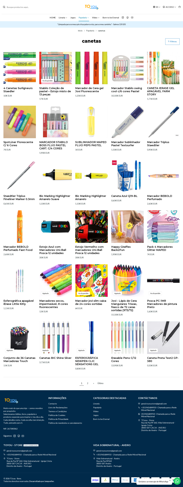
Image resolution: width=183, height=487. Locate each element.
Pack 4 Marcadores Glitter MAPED (160, 248)
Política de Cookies (56, 415)
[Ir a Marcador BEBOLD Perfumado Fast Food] (19, 226)
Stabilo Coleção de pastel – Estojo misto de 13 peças (55, 91)
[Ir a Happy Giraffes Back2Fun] (127, 226)
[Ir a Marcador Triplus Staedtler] (163, 122)
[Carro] (179, 7)
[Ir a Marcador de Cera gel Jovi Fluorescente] (91, 68)
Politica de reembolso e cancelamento (65, 423)
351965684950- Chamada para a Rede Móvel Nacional (158, 415)
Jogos (73, 17)
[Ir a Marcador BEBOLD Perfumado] (163, 176)
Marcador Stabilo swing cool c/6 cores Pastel (126, 90)
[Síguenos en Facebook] (127, 17)
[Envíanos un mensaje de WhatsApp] (177, 481)
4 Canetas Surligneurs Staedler (18, 90)
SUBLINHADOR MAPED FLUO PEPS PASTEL (91, 144)
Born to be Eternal (111, 17)
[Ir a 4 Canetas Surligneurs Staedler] (19, 68)
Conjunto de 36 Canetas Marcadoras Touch (19, 359)
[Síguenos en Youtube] (132, 17)
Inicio (80, 31)
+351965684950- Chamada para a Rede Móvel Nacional (159, 408)
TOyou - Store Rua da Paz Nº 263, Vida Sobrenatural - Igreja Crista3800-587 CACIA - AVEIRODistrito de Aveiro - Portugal (158, 425)
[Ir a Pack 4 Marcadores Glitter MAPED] (163, 226)
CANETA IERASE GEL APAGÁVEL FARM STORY (161, 91)
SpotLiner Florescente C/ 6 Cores (18, 144)
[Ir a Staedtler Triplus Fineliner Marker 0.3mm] (19, 176)
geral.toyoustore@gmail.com (154, 403)
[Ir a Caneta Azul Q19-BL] (127, 176)
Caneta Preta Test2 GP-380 (162, 359)
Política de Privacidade (58, 419)
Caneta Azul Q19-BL (124, 195)
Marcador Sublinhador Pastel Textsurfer (125, 144)
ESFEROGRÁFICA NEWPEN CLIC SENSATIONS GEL (87, 361)
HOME (53, 17)
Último (101, 383)
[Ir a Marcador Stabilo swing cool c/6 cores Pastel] (127, 68)
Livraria (62, 17)
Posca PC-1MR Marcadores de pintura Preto (162, 304)
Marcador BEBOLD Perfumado (159, 197)
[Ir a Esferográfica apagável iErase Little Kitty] (19, 280)
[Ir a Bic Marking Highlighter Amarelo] (91, 176)
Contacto (52, 403)
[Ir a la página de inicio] (91, 7)
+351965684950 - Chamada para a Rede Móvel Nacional (31, 454)
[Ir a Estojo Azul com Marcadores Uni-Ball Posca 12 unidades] (55, 226)
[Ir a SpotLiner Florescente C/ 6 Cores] (19, 122)
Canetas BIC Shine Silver (55, 357)
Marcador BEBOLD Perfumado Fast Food (17, 248)
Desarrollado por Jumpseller (41, 481)
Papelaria (83, 17)
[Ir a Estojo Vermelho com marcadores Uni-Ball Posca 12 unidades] (91, 226)
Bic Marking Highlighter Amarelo (90, 197)
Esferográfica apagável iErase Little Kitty (18, 302)
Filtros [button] (173, 41)
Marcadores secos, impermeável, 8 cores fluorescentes (53, 304)
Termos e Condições (57, 411)
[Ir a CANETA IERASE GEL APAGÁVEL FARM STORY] (163, 68)
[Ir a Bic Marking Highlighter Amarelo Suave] (55, 176)
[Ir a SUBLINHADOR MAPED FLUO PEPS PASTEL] (91, 122)
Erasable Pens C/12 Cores (123, 359)
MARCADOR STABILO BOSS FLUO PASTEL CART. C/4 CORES (53, 145)
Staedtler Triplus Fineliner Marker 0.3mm (19, 197)
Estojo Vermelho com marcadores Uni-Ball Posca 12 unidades (89, 250)
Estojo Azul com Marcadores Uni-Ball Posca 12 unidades (52, 250)
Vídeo (94, 17)
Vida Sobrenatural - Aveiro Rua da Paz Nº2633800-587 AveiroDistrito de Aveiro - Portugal (108, 462)
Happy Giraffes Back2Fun (121, 248)
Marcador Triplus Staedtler (158, 144)
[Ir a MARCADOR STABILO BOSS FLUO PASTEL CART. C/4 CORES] (55, 122)
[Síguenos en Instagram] (123, 17)
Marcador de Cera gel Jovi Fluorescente (89, 90)
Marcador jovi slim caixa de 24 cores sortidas (90, 302)
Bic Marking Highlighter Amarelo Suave (54, 197)
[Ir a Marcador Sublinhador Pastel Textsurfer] (127, 122)
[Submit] (4, 7)
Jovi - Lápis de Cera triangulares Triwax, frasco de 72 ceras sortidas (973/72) (124, 305)
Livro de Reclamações (57, 407)
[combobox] (17, 7)
